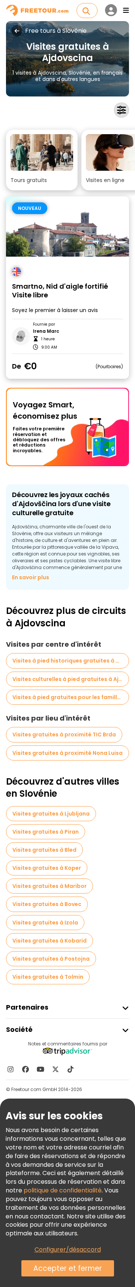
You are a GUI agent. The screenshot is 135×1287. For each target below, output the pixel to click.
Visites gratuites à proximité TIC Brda (64, 734)
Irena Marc (46, 331)
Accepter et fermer (67, 1268)
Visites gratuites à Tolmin (47, 977)
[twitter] (55, 1069)
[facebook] (25, 1069)
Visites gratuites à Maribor (49, 886)
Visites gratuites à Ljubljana (51, 813)
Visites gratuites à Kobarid (49, 940)
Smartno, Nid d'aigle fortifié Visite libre (60, 290)
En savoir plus (30, 577)
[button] (42, 160)
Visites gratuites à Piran (45, 832)
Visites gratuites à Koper (46, 868)
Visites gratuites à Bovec (46, 904)
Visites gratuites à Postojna (51, 959)
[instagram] (10, 1069)
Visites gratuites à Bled (44, 850)
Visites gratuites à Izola (45, 922)
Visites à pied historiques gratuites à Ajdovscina (70, 660)
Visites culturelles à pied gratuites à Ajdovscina (70, 679)
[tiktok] (70, 1069)
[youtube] (40, 1069)
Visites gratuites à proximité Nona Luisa (67, 753)
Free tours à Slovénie (56, 31)
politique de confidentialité (63, 1190)
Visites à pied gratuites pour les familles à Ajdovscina (70, 697)
